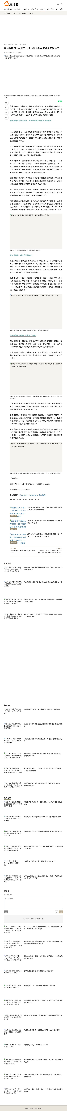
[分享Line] (6, 107)
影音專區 (50, 9)
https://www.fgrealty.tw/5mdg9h (32, 495)
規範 (6, 912)
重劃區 (13, 499)
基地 (37, 499)
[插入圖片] (56, 911)
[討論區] (6, 112)
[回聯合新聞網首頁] (6, 3)
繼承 (15, 13)
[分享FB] (6, 103)
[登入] (58, 4)
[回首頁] (11, 3)
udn (5, 44)
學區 (26, 499)
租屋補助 (23, 13)
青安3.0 (7, 13)
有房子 (42, 9)
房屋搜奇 (17, 9)
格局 (31, 499)
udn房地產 (10, 44)
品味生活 (25, 9)
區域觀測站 (7, 9)
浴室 (31, 13)
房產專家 (34, 9)
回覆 (61, 912)
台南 (20, 499)
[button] (61, 4)
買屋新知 (59, 9)
